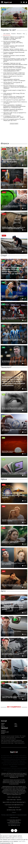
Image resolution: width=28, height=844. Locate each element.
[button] (2, 16)
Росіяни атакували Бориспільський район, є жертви (13, 53)
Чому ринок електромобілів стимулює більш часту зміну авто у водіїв (13, 675)
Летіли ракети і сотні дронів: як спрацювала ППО (12, 83)
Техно (15, 725)
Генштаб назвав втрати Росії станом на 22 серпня (15, 102)
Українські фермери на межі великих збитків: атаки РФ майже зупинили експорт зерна (13, 228)
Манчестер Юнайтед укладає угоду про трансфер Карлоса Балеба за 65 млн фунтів (15, 60)
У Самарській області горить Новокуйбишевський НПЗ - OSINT (13, 116)
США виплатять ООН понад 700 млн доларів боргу (14, 94)
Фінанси (3, 726)
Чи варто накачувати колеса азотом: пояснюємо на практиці (11, 632)
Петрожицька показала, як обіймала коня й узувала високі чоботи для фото (13, 542)
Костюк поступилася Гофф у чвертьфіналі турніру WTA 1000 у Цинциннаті (13, 43)
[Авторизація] (26, 2)
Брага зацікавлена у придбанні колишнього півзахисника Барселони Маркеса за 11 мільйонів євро (14, 106)
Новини (3, 723)
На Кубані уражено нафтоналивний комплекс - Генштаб (13, 46)
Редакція (14, 812)
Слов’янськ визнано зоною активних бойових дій (14, 56)
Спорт (2, 725)
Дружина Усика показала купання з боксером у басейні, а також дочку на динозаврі (14, 585)
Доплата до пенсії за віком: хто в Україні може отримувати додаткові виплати (14, 206)
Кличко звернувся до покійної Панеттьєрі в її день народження (13, 563)
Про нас (3, 733)
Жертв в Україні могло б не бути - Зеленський (13, 76)
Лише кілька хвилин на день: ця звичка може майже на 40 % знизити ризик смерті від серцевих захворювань (13, 381)
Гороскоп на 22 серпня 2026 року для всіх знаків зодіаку (13, 495)
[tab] (7, 33)
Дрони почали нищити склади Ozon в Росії (14, 90)
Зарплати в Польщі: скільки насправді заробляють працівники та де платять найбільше (12, 249)
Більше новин (14, 123)
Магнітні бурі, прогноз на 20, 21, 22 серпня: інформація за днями (13, 451)
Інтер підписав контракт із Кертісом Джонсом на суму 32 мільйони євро (14, 73)
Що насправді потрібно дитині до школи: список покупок (12, 184)
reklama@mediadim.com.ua (14, 824)
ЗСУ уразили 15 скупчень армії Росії (14, 100)
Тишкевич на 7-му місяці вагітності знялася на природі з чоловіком (14, 520)
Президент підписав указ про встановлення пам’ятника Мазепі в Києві (15, 63)
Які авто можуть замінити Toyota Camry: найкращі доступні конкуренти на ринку (13, 606)
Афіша (15, 726)
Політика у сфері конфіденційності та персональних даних (14, 814)
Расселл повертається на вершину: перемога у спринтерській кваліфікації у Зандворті (15, 87)
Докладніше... (19, 837)
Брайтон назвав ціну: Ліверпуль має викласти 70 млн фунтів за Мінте (14, 97)
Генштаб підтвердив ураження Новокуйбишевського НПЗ (12, 70)
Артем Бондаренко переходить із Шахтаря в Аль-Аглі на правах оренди (14, 67)
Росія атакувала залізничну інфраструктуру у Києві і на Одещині (14, 80)
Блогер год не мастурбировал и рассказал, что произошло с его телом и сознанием (13, 408)
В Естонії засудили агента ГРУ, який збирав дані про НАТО (14, 119)
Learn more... (22, 841)
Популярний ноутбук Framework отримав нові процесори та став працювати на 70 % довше (14, 473)
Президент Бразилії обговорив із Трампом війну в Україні (13, 110)
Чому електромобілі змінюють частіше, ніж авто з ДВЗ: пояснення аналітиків (13, 654)
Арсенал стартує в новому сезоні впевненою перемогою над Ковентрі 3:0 (15, 49)
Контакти (3, 730)
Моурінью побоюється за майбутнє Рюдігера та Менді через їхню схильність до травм (13, 38)
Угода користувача (14, 817)
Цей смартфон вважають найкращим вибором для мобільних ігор (14, 430)
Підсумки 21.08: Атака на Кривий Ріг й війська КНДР (14, 113)
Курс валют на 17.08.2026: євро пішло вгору (13, 160)
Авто (15, 723)
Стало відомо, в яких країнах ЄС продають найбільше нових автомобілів (13, 697)
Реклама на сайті (5, 732)
